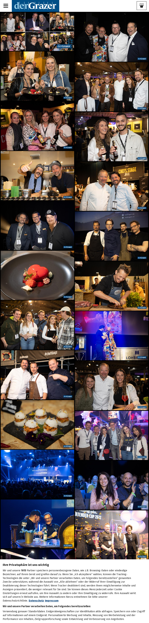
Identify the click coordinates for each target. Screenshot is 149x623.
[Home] (35, 5)
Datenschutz (36, 600)
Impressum (52, 600)
